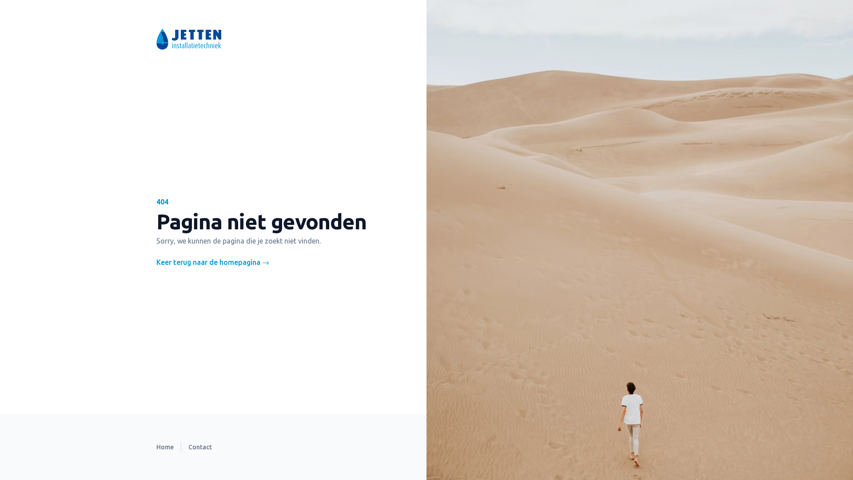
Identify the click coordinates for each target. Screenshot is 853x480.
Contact (200, 447)
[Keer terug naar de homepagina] (255, 39)
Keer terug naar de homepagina (212, 262)
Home (165, 447)
